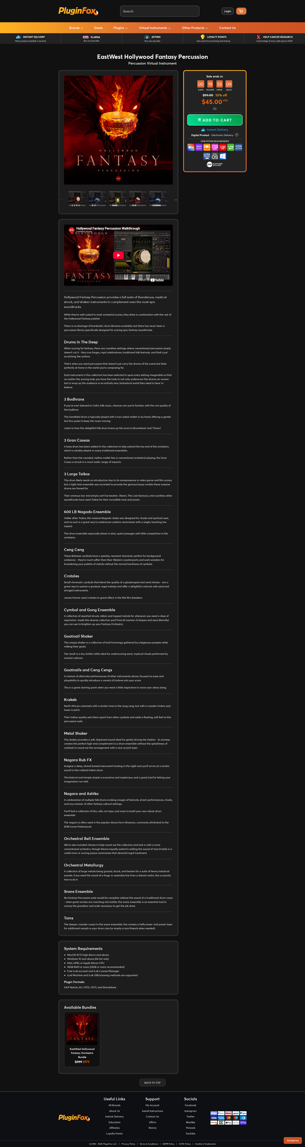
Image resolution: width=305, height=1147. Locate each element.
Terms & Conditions (149, 1144)
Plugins (119, 28)
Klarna (95, 37)
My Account (152, 1105)
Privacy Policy (128, 1144)
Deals (98, 28)
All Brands (114, 1105)
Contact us (293, 1140)
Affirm (156, 36)
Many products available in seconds (30, 41)
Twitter (190, 1116)
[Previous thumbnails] (61, 198)
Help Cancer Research (278, 36)
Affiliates (114, 1127)
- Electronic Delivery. (212, 135)
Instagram (190, 1111)
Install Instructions (152, 1111)
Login (227, 11)
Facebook (190, 1105)
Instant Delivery (34, 36)
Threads (190, 1127)
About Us (114, 1111)
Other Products (193, 28)
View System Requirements (215, 141)
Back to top (152, 1082)
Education (114, 1122)
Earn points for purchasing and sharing (213, 41)
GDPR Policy (168, 1144)
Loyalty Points (217, 36)
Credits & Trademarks (205, 1144)
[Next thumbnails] (175, 198)
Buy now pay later (91, 41)
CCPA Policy (185, 1144)
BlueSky (190, 1122)
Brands (74, 28)
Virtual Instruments (153, 28)
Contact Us (227, 28)
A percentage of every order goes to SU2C (274, 41)
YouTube (190, 1133)
